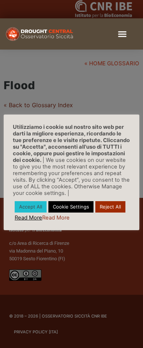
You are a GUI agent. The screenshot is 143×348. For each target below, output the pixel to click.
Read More (28, 217)
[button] (122, 34)
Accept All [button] (30, 207)
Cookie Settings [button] (71, 207)
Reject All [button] (110, 207)
